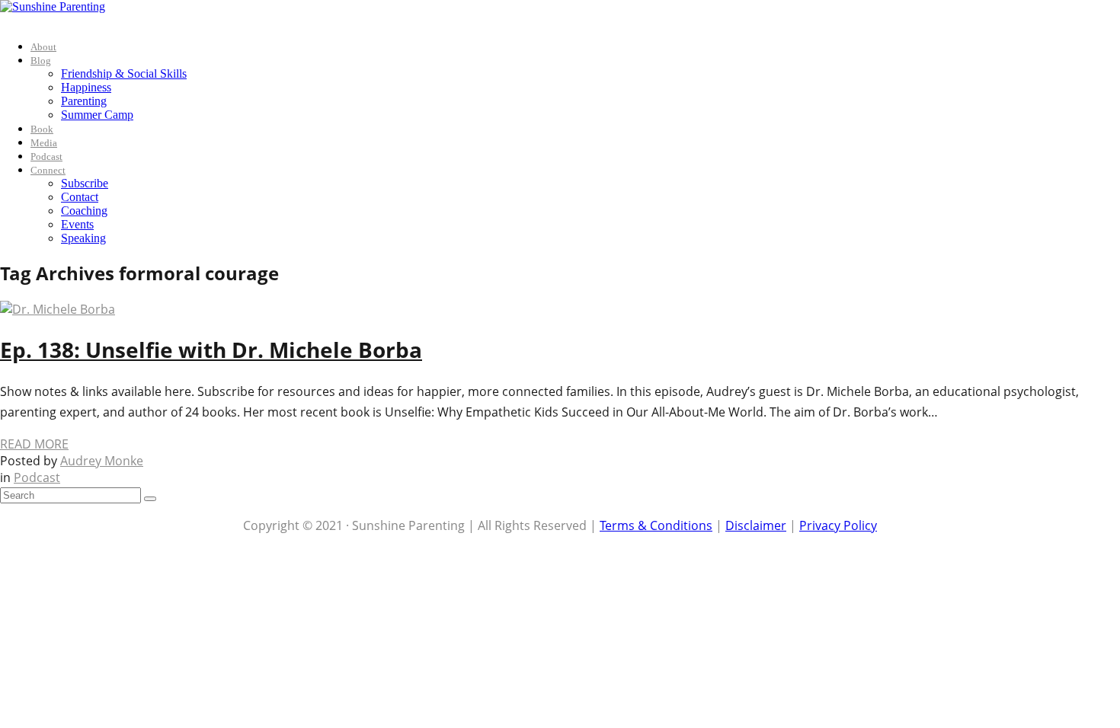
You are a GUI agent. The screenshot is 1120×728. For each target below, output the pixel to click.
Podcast (46, 156)
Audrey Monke (101, 460)
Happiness (86, 87)
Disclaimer (755, 525)
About (43, 47)
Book (41, 129)
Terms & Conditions (656, 525)
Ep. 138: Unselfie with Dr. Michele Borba (211, 349)
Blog (40, 60)
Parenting (84, 100)
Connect (48, 170)
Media (43, 142)
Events (77, 224)
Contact (79, 196)
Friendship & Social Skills (124, 73)
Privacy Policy (838, 525)
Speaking (83, 237)
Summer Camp (97, 114)
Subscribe (84, 183)
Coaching (84, 210)
